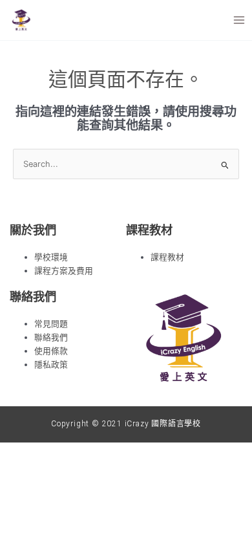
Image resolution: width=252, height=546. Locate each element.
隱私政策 (51, 364)
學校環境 (51, 257)
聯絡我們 (51, 337)
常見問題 (51, 324)
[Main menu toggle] (239, 19)
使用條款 (51, 351)
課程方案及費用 (63, 271)
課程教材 (167, 257)
